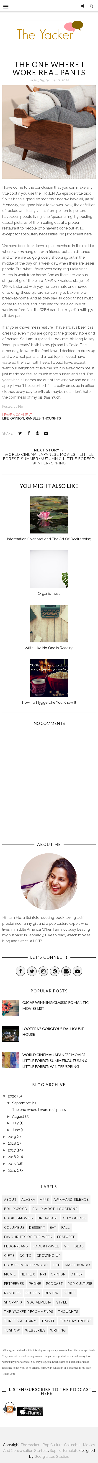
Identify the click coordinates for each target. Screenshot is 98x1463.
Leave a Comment (17, 415)
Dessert (37, 1227)
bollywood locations (55, 1209)
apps (44, 1199)
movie (10, 1274)
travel (48, 1321)
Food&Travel (46, 1246)
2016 (12, 1157)
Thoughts (51, 418)
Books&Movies (18, 1218)
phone (35, 1283)
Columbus (14, 1227)
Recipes (33, 1293)
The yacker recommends (28, 1312)
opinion (17, 418)
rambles (33, 418)
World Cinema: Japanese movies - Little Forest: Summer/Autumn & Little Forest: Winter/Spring (55, 1060)
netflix (28, 1274)
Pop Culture (80, 1283)
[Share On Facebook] (28, 433)
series (69, 1293)
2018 (12, 1143)
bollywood (16, 1209)
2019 (12, 1137)
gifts (9, 1255)
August (18, 1116)
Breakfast (48, 1218)
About (10, 1199)
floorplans (16, 1246)
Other (77, 1274)
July (16, 1123)
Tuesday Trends (76, 1321)
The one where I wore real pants (39, 1110)
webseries (35, 1330)
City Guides (74, 1218)
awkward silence (71, 1199)
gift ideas (74, 1246)
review (52, 1293)
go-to (25, 1255)
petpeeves (14, 1283)
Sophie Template (64, 1450)
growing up (48, 1255)
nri (43, 1274)
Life (5, 418)
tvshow (12, 1330)
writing (58, 1330)
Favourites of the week (28, 1237)
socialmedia (39, 1302)
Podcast (54, 1283)
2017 (12, 1150)
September (22, 1103)
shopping (13, 1302)
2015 (12, 1164)
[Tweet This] (20, 433)
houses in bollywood (26, 1265)
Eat (53, 1227)
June (16, 1130)
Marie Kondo (77, 1265)
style (61, 1302)
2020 (12, 1096)
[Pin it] (37, 433)
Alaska (28, 1199)
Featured (66, 1237)
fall (65, 1227)
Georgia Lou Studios (51, 1456)
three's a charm (20, 1321)
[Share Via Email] (46, 433)
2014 (12, 1170)
